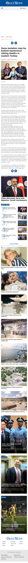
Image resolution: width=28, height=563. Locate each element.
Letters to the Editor (19, 557)
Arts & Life (9, 36)
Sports (21, 543)
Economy (13, 541)
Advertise (3, 558)
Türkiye (4, 541)
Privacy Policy (4, 555)
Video (3, 545)
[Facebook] (12, 43)
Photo (12, 545)
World (3, 543)
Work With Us (17, 555)
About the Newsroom (6, 557)
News (2, 36)
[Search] (21, 8)
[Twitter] (16, 43)
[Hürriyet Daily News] (14, 3)
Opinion (21, 541)
